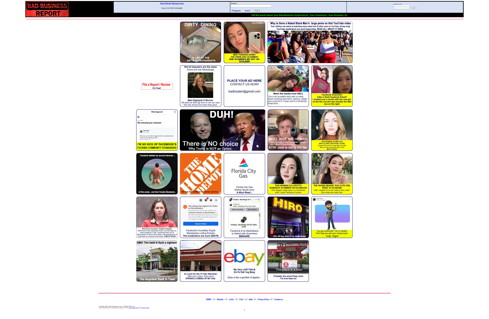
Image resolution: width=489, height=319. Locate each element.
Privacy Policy (145, 307)
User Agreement (134, 307)
